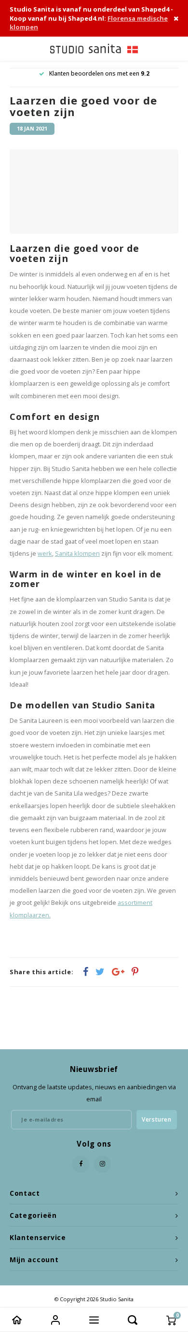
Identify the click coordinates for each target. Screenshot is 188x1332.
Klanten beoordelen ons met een (99, 73)
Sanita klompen (77, 553)
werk (45, 553)
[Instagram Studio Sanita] (102, 1164)
